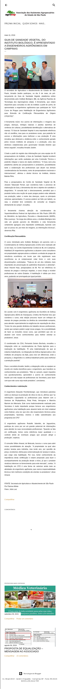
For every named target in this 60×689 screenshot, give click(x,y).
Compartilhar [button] (9, 500)
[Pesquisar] (54, 4)
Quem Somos (29, 23)
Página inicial (12, 23)
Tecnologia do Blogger (32, 673)
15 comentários (22, 656)
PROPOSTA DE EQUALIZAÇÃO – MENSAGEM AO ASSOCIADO (23, 650)
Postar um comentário (24, 619)
